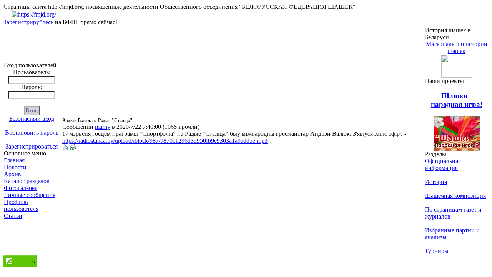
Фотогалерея (20, 188)
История (436, 182)
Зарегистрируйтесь (28, 22)
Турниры (437, 251)
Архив (12, 174)
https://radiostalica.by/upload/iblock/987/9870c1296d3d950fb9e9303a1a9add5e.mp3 (165, 140)
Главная (14, 160)
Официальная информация (443, 164)
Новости (15, 167)
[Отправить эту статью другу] (73, 148)
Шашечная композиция (455, 195)
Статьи (13, 215)
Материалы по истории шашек (456, 47)
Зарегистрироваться (31, 146)
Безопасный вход (31, 118)
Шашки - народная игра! (456, 100)
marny (102, 126)
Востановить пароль (31, 132)
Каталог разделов (27, 181)
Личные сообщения (29, 195)
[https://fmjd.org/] (34, 14)
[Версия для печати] (65, 148)
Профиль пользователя (21, 205)
